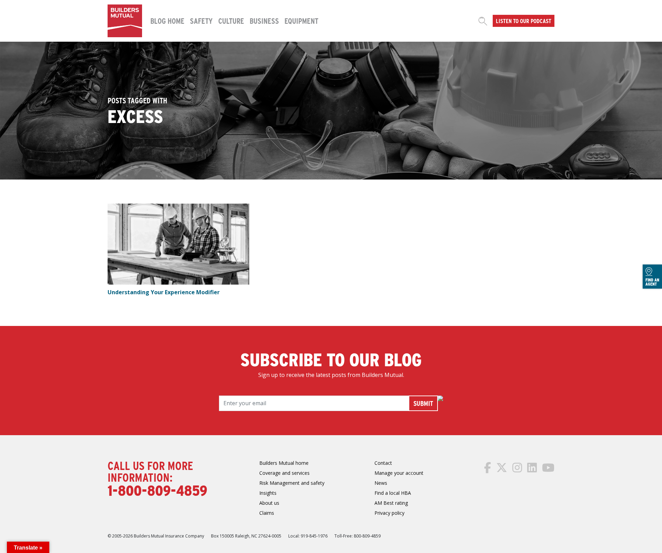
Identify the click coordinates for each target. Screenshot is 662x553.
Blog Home (167, 21)
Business (264, 21)
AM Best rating (391, 503)
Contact (383, 463)
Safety (201, 21)
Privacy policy (389, 513)
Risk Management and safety (291, 483)
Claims (266, 513)
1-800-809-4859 (157, 490)
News (380, 483)
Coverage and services (284, 473)
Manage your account (398, 473)
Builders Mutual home (284, 463)
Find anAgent (652, 282)
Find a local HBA (392, 493)
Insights (268, 493)
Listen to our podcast (523, 20)
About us (269, 503)
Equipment (301, 21)
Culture (231, 21)
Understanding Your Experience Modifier (164, 292)
